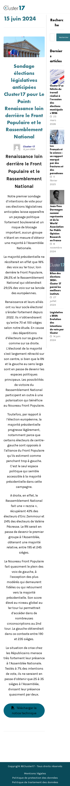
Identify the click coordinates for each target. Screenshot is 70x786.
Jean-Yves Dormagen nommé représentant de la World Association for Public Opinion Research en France (57, 223)
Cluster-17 (29, 147)
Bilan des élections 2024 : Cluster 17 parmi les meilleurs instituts (55, 283)
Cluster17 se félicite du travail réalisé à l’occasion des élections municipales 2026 (57, 99)
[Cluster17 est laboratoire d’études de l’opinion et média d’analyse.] (14, 7)
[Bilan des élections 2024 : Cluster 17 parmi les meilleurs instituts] (57, 264)
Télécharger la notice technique (24, 710)
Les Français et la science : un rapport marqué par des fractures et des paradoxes (56, 159)
